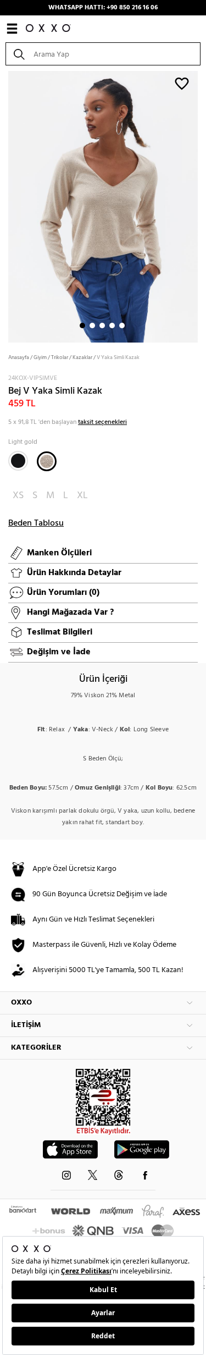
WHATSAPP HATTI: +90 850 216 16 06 (103, 7)
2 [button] (92, 325)
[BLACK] (18, 461)
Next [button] (5, 205)
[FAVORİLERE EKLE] (181, 83)
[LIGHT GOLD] (47, 461)
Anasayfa (18, 357)
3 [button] (102, 325)
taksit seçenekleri (102, 422)
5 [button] (122, 325)
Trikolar (59, 357)
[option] (103, 206)
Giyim (40, 357)
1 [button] (82, 325)
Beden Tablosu (36, 523)
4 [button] (112, 325)
